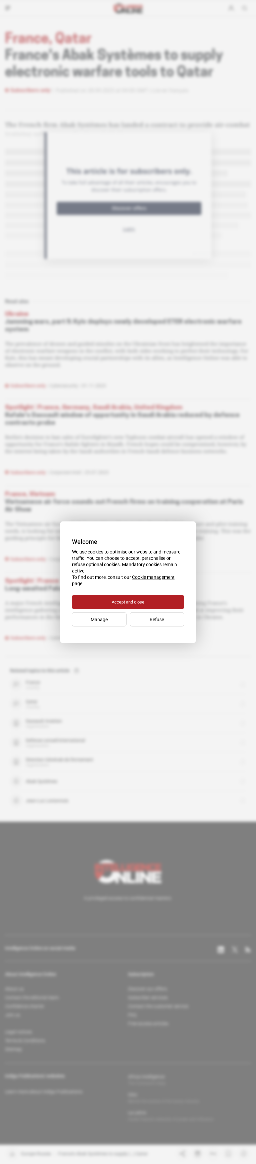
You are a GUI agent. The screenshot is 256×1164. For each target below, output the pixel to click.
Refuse (157, 619)
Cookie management (153, 576)
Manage (99, 619)
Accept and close (128, 601)
